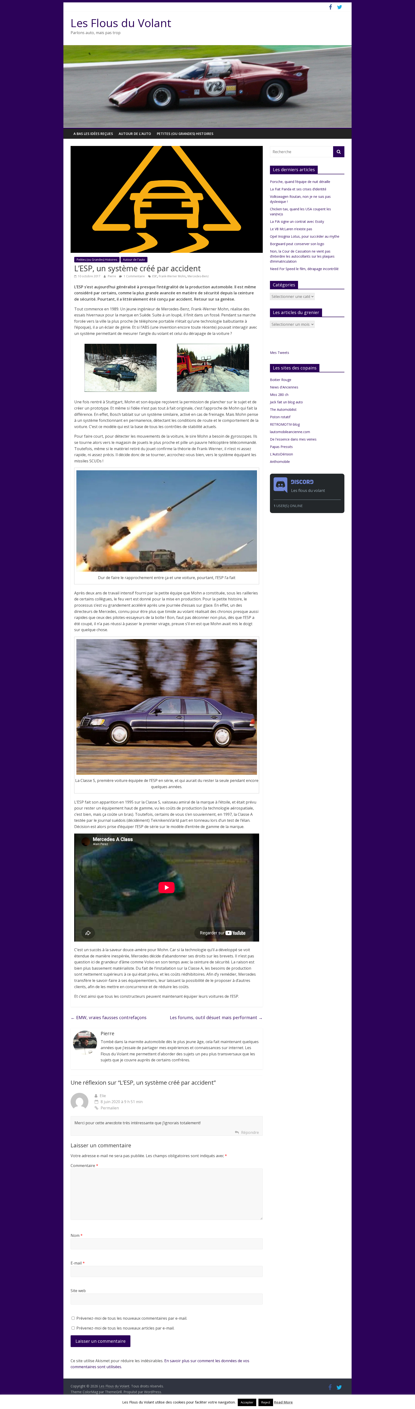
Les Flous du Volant (121, 22)
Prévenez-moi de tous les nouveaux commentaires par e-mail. (131, 1318)
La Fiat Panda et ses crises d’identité (298, 189)
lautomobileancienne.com (290, 431)
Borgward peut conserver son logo (297, 244)
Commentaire (84, 1165)
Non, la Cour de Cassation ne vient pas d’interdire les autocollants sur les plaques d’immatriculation (302, 256)
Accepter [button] (247, 1402)
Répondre (250, 1132)
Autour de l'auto (134, 260)
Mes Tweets (279, 352)
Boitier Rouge (280, 379)
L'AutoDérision (281, 454)
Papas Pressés (281, 446)
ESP (154, 276)
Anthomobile (280, 461)
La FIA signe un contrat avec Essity (297, 221)
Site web (78, 1290)
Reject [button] (265, 1402)
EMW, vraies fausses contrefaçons (108, 1017)
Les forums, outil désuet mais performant (216, 1017)
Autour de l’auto (135, 133)
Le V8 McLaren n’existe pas (291, 229)
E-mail (78, 1263)
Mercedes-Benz (198, 276)
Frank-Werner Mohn (172, 276)
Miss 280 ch (279, 394)
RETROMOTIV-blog (285, 424)
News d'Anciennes (284, 387)
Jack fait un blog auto (286, 402)
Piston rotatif (280, 417)
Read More (283, 1402)
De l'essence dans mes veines (293, 439)
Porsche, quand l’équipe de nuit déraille (300, 181)
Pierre (112, 276)
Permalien (110, 1108)
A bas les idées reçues (93, 133)
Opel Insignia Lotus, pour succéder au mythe (304, 236)
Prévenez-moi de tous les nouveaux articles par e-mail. (125, 1328)
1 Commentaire (134, 276)
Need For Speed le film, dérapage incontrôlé (304, 268)
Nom (77, 1235)
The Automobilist (283, 409)
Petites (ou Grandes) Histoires (185, 133)
